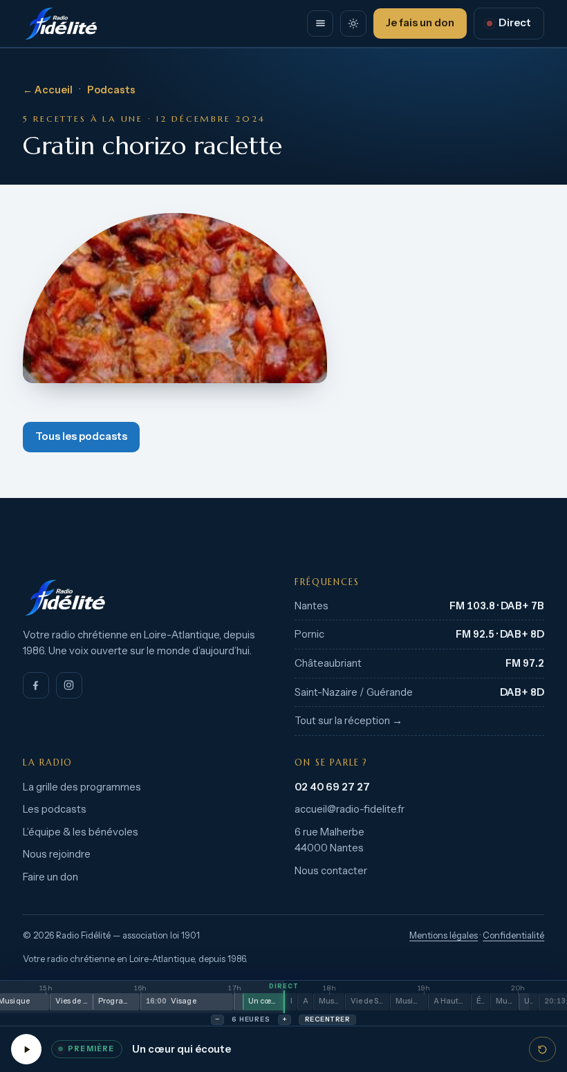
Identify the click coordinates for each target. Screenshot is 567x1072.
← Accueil (48, 90)
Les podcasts (54, 809)
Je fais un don (420, 23)
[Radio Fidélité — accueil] (61, 23)
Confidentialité (513, 935)
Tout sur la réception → (348, 720)
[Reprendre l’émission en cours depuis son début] (542, 1049)
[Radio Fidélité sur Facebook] (36, 685)
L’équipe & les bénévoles (80, 832)
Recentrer (327, 1019)
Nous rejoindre (57, 854)
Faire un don (50, 877)
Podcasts (111, 90)
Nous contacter (331, 871)
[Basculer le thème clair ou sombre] (353, 23)
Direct (515, 23)
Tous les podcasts (81, 436)
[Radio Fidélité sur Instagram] (69, 685)
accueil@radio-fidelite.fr (350, 809)
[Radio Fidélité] (147, 597)
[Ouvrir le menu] (320, 23)
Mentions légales (443, 935)
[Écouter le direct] (26, 1049)
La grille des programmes (82, 787)
